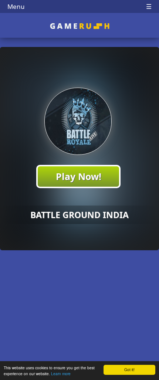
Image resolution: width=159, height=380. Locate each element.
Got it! (129, 369)
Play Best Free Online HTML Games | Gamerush (80, 26)
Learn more (61, 373)
